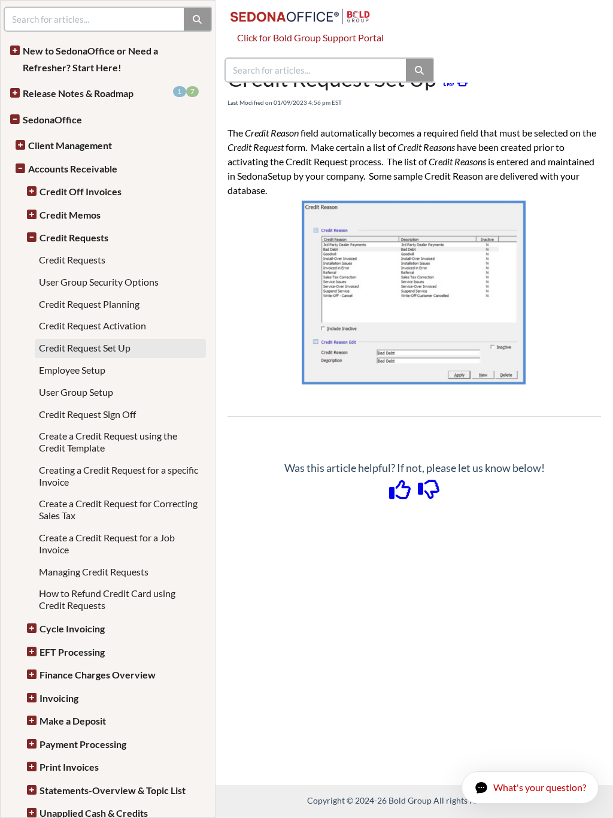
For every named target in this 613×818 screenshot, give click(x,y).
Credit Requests (74, 237)
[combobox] (316, 70)
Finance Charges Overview (98, 674)
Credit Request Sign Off (87, 414)
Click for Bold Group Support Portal (310, 37)
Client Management (70, 145)
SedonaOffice (52, 119)
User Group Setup (76, 392)
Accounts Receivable (72, 168)
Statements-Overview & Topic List (113, 790)
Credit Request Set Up (85, 347)
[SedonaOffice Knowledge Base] (304, 10)
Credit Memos (70, 214)
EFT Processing (72, 652)
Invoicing (59, 698)
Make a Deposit (73, 720)
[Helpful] (401, 493)
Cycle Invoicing (72, 628)
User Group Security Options (99, 281)
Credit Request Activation (92, 325)
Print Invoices (69, 766)
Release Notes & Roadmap (109, 93)
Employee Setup (72, 369)
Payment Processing (83, 744)
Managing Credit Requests (93, 571)
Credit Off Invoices (81, 191)
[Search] (420, 70)
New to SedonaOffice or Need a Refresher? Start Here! (90, 59)
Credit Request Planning (89, 304)
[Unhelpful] (428, 493)
